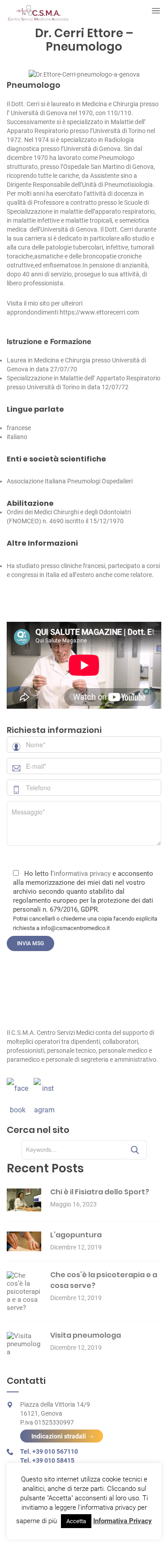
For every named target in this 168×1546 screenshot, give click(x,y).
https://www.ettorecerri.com (99, 312)
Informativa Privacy (122, 1521)
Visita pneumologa (85, 1335)
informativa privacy (82, 874)
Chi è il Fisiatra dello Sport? (99, 1192)
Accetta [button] (76, 1521)
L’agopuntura (76, 1235)
